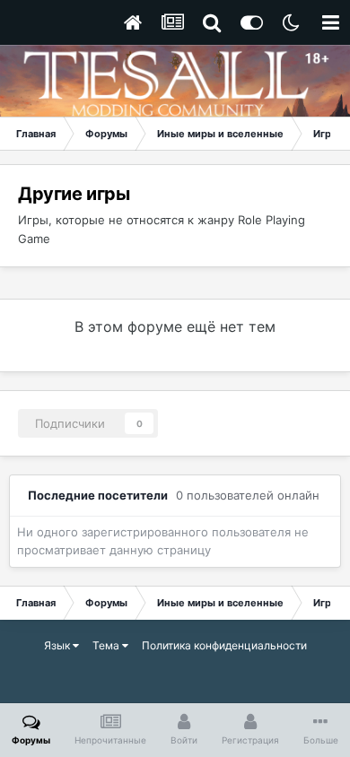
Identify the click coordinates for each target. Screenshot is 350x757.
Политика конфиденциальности (224, 645)
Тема (107, 645)
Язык (58, 645)
